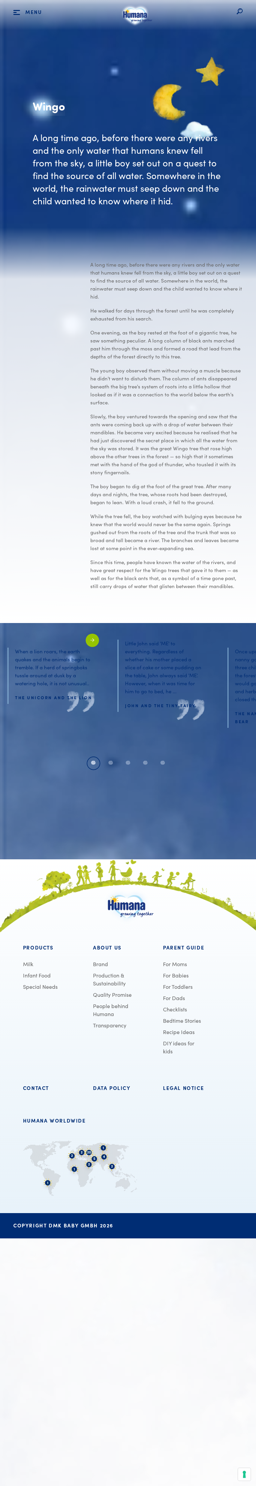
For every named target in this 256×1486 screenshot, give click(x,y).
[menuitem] (54, 948)
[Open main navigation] (16, 12)
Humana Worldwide (54, 1121)
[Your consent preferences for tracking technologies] (244, 1474)
